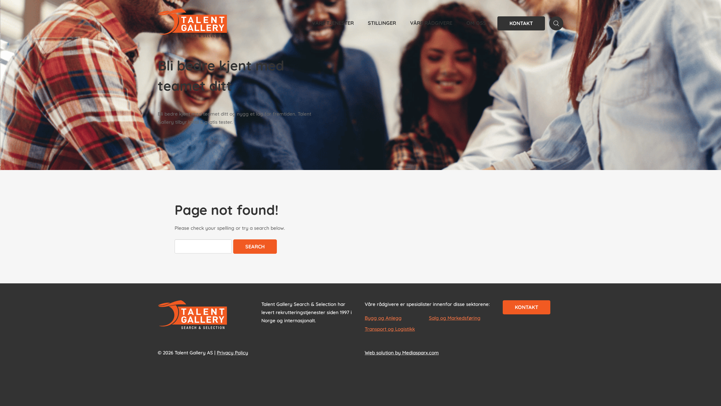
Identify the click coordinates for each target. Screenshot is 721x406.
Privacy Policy (232, 353)
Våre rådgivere (431, 23)
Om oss (476, 23)
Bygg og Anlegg (383, 318)
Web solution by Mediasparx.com (402, 353)
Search (255, 246)
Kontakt (521, 23)
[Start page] (192, 315)
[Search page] (556, 23)
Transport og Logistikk (390, 329)
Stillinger (382, 23)
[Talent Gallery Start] (192, 23)
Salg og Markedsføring (454, 318)
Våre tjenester (333, 23)
